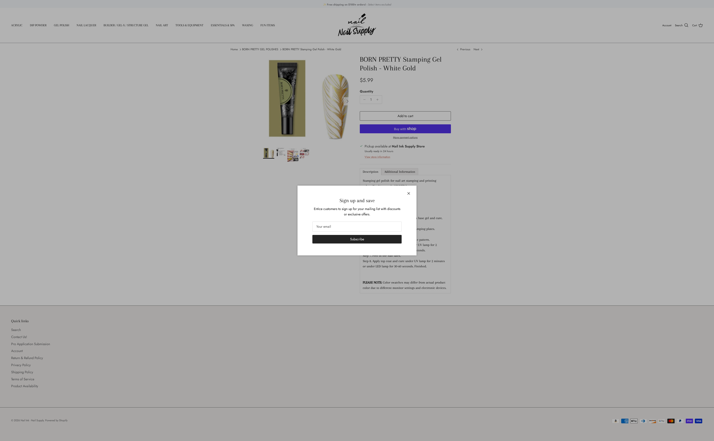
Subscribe (357, 239)
